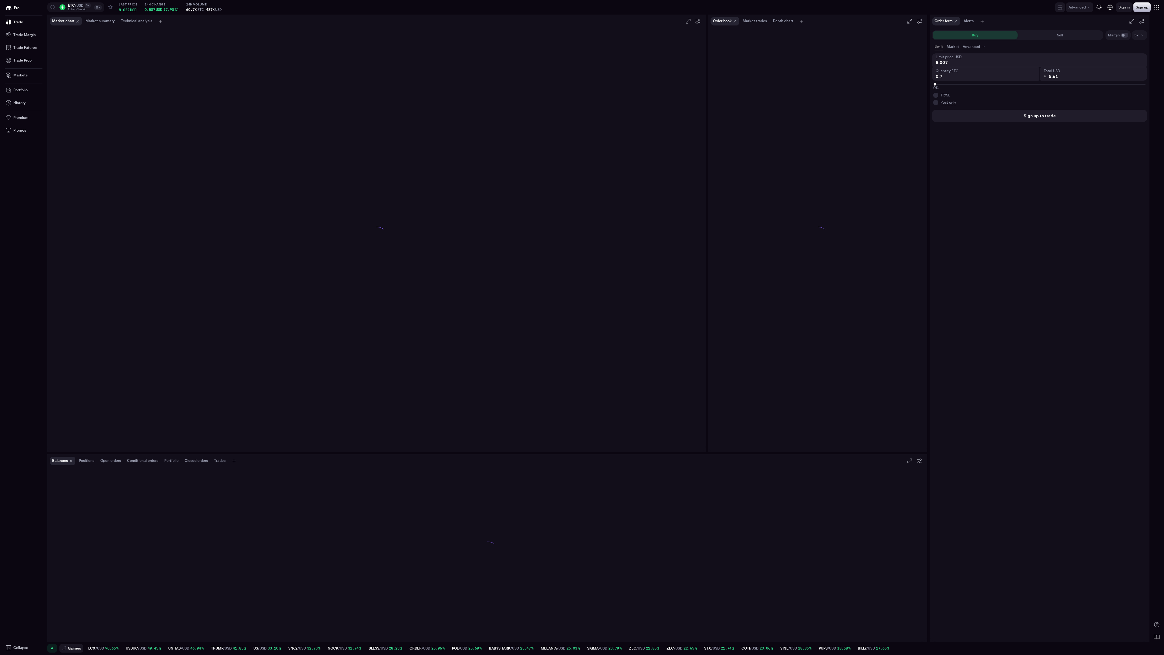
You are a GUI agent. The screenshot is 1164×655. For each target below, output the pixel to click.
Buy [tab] (975, 35)
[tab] (974, 46)
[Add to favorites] (110, 7)
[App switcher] (1157, 7)
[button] (75, 7)
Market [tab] (953, 46)
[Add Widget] (1060, 7)
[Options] (698, 21)
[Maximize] (688, 21)
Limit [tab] (939, 46)
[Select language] (1110, 7)
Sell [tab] (1060, 35)
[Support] (1157, 625)
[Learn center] (1157, 637)
